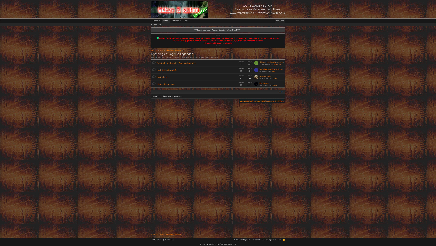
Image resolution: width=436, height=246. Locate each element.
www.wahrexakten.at (242, 13)
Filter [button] (280, 92)
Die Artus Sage (264, 83)
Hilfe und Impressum (269, 240)
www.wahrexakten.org (271, 13)
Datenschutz (256, 240)
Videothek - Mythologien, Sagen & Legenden (274, 62)
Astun (275, 78)
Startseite (156, 20)
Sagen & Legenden (166, 84)
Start (279, 240)
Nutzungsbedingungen (242, 240)
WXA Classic (157, 240)
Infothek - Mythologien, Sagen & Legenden (176, 63)
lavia (273, 71)
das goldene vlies (265, 76)
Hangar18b (277, 64)
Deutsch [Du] (168, 240)
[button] (180, 21)
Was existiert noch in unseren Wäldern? (272, 69)
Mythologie (162, 77)
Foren (165, 20)
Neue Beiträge (156, 24)
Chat (185, 20)
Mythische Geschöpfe (167, 70)
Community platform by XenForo (218, 244)
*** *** (217, 30)
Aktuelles (175, 20)
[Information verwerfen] (283, 30)
